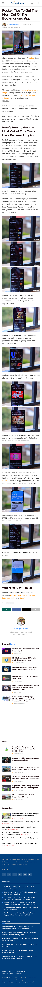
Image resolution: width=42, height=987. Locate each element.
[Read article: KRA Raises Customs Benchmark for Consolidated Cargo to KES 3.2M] (6, 769)
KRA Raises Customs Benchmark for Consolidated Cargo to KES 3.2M (25, 768)
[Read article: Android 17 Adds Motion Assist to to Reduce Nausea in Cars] (6, 760)
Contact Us (20, 974)
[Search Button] (39, 3)
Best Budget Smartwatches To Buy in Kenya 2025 (20, 843)
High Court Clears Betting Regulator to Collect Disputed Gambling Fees (25, 787)
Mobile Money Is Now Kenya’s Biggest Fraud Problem (23, 796)
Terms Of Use (6, 971)
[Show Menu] (3, 3)
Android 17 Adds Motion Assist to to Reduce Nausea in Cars (25, 759)
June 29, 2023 (17, 692)
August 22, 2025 (14, 840)
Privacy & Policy (7, 974)
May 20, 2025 (17, 653)
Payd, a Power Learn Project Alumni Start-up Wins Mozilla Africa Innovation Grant (25, 688)
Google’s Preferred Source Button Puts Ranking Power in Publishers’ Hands (19, 957)
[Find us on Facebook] (4, 874)
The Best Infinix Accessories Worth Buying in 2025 (20, 822)
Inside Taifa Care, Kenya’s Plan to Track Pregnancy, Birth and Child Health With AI (24, 749)
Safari (22, 598)
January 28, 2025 (18, 662)
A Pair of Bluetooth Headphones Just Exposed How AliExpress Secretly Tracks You (19, 934)
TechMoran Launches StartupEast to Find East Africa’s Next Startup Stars (25, 777)
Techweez (10, 978)
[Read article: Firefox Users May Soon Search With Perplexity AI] (6, 651)
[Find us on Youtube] (20, 874)
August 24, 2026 (18, 790)
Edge (13, 598)
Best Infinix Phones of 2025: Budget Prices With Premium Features (25, 815)
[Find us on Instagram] (14, 874)
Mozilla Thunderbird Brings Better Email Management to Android (24, 668)
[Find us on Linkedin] (25, 874)
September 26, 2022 (19, 703)
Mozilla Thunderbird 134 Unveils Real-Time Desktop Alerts (24, 659)
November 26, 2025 (8, 823)
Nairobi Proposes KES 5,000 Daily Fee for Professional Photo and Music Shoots (17, 928)
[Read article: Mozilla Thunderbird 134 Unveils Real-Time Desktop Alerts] (6, 660)
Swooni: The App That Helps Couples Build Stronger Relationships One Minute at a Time (20, 903)
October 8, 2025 (13, 829)
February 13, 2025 (8, 845)
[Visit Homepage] (17, 3)
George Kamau (14, 24)
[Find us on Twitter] (9, 874)
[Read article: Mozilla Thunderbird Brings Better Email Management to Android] (6, 669)
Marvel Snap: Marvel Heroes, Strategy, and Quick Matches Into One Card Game (20, 898)
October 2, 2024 (18, 681)
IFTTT (4, 481)
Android (13, 595)
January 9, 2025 (18, 672)
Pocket (31, 58)
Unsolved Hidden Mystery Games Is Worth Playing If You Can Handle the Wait (19, 914)
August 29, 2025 (26, 834)
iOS (19, 595)
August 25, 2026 (18, 753)
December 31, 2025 (18, 818)
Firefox (25, 595)
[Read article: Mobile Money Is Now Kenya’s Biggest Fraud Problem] (6, 797)
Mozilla (9, 603)
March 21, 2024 (28, 24)
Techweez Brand (20, 971)
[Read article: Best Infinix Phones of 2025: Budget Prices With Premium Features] (6, 816)
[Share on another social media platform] (35, 609)
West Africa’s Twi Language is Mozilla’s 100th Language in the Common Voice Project (23, 699)
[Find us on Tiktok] (30, 874)
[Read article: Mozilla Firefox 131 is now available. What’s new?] (6, 678)
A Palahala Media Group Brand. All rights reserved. (18, 982)
